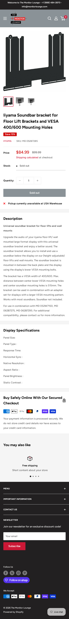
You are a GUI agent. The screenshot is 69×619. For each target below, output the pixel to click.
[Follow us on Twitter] (12, 573)
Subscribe (14, 546)
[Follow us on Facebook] (5, 573)
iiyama (7, 141)
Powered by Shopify (13, 612)
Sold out (34, 192)
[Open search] (49, 18)
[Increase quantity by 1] (37, 180)
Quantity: (8, 180)
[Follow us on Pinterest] (24, 573)
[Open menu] (5, 18)
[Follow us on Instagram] (18, 573)
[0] (63, 18)
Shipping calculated (27, 157)
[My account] (56, 18)
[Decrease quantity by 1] (19, 180)
